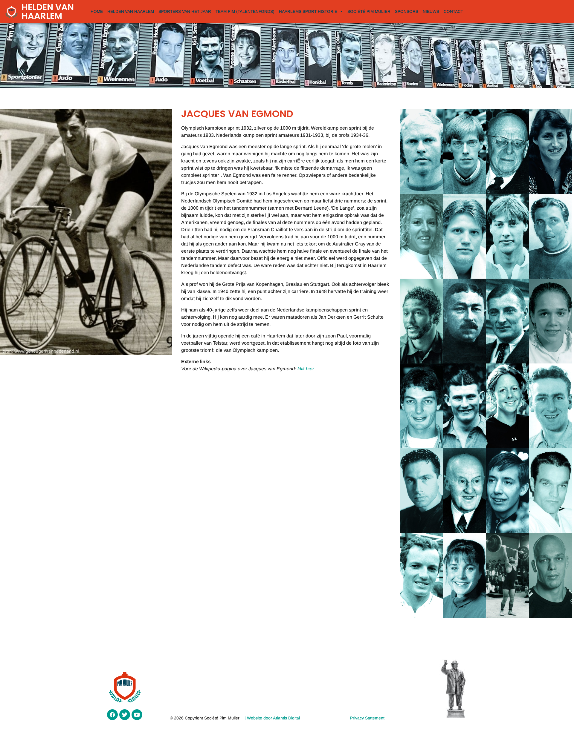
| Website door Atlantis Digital (272, 718)
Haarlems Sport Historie (308, 11)
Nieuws (431, 11)
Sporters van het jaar (184, 11)
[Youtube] (137, 714)
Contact (453, 11)
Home (97, 11)
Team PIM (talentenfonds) (245, 11)
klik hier (305, 368)
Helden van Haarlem (48, 11)
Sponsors (406, 11)
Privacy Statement (367, 718)
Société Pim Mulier (368, 11)
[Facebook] (112, 714)
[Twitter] (124, 714)
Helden (130, 11)
